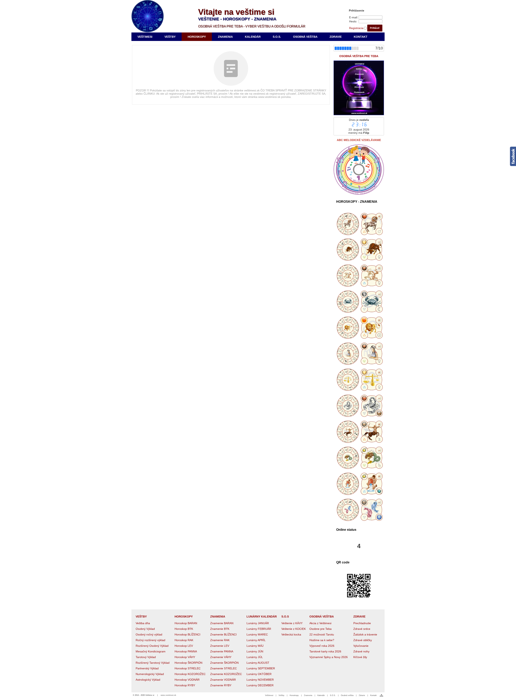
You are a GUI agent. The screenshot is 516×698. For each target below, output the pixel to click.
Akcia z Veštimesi (320, 623)
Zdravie (362, 695)
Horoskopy (294, 695)
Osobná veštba (347, 695)
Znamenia (308, 695)
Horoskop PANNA (186, 651)
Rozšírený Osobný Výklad (152, 645)
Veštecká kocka (291, 634)
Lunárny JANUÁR (258, 623)
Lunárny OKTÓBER (259, 674)
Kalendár (321, 695)
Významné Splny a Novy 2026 (328, 657)
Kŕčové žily (360, 657)
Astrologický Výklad (148, 679)
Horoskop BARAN (186, 623)
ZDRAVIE (359, 616)
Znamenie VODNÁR (223, 679)
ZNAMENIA (217, 616)
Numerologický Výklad (150, 674)
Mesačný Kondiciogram (150, 651)
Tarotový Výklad (146, 657)
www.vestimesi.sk (168, 695)
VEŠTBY (141, 616)
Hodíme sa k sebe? (321, 640)
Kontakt (373, 695)
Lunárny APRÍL (256, 640)
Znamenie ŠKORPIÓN (224, 662)
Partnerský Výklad (147, 668)
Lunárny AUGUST (258, 662)
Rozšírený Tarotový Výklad (153, 662)
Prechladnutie (362, 623)
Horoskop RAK (184, 640)
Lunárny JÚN (255, 651)
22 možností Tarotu (321, 634)
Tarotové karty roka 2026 (325, 651)
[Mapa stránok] (381, 695)
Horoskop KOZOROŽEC (190, 674)
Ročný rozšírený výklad (150, 640)
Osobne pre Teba (320, 628)
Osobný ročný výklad (149, 634)
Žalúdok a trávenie (365, 634)
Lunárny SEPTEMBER (261, 668)
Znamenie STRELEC (223, 668)
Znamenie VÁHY (220, 657)
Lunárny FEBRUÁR (259, 628)
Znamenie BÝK (219, 628)
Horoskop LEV (184, 645)
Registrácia (356, 28)
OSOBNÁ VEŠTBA (321, 616)
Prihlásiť (375, 28)
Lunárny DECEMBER (260, 685)
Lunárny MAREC (257, 634)
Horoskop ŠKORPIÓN (188, 662)
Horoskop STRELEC (188, 668)
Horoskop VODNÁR (187, 679)
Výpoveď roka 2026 (321, 645)
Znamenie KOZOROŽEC (226, 674)
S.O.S (285, 616)
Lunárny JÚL (255, 657)
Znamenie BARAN (221, 623)
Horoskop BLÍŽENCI (187, 634)
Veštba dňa (143, 623)
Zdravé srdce (361, 628)
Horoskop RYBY (185, 685)
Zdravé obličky (362, 640)
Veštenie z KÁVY (292, 623)
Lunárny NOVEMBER (260, 679)
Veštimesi (269, 695)
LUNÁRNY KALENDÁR (262, 616)
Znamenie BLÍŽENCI (223, 634)
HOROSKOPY (184, 616)
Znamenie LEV (219, 645)
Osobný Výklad (145, 628)
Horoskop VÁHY (185, 657)
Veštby (281, 695)
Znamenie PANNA (221, 651)
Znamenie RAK (220, 640)
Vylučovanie (360, 645)
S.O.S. (333, 695)
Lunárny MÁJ (255, 645)
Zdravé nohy (361, 651)
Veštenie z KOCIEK (293, 628)
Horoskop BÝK (184, 628)
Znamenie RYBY (220, 685)
